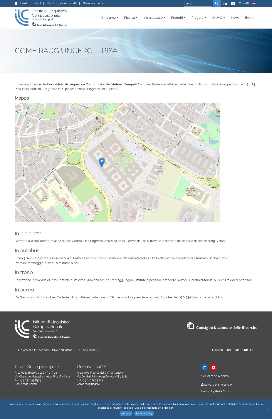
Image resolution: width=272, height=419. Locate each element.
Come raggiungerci (26, 383)
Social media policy (215, 376)
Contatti (244, 3)
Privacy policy (144, 413)
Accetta (126, 413)
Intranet (22, 3)
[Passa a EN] (254, 3)
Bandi (37, 3)
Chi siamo (108, 17)
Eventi (249, 17)
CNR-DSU (248, 350)
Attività (217, 17)
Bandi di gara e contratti (62, 3)
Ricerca (129, 17)
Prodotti (177, 17)
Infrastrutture (153, 17)
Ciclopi (220, 241)
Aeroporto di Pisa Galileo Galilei (43, 297)
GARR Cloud (222, 391)
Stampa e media (93, 3)
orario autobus (95, 258)
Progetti (197, 17)
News (235, 17)
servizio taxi (244, 280)
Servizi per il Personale (218, 384)
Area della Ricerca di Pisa (189, 84)
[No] (267, 409)
